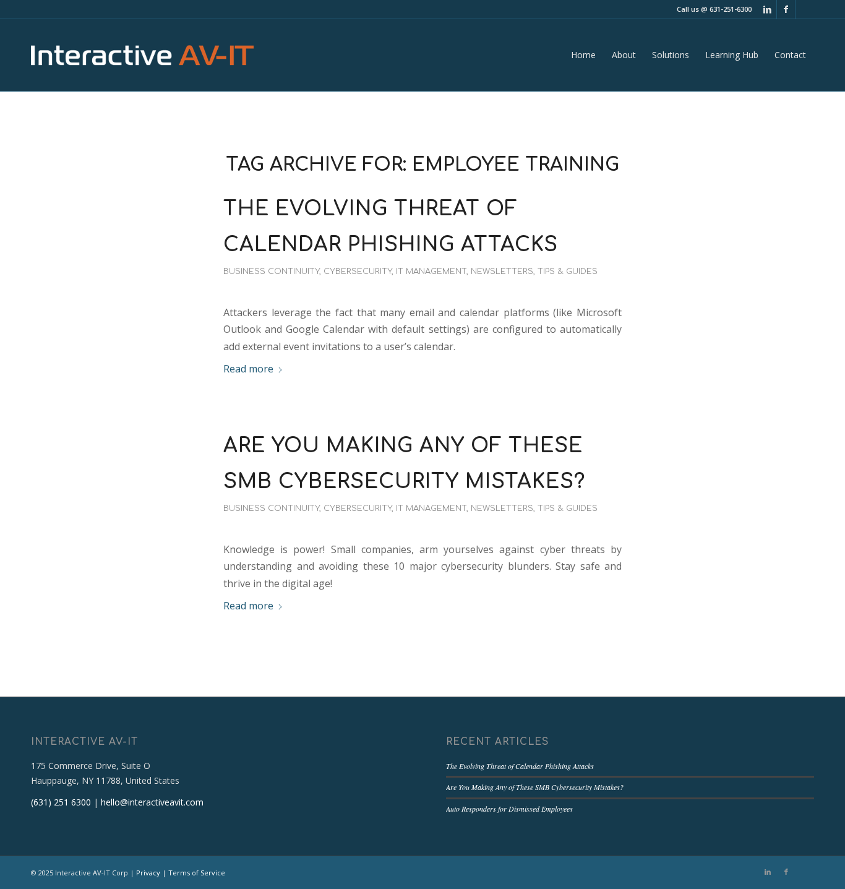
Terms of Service (196, 872)
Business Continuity (271, 271)
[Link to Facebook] (786, 9)
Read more (248, 369)
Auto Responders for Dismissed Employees (509, 809)
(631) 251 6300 (61, 802)
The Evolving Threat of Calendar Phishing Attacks (520, 766)
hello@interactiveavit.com (152, 802)
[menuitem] (583, 55)
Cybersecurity (358, 271)
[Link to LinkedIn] (767, 9)
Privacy (148, 872)
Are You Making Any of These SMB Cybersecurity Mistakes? (535, 787)
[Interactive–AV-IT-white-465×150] (142, 55)
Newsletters (502, 271)
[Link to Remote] (805, 9)
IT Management (431, 271)
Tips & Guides (568, 271)
